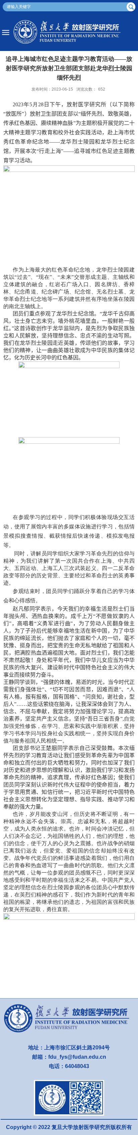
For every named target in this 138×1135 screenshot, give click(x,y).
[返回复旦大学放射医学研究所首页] (69, 32)
